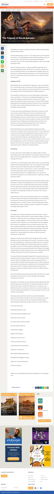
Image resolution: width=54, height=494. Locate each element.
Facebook (2, 50)
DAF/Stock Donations (49, 1)
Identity (13, 10)
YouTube (41, 488)
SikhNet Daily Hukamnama (43, 410)
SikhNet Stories (41, 417)
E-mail (2, 68)
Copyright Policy (43, 477)
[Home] (5, 3)
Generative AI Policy (31, 479)
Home (2, 10)
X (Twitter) (2, 55)
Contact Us (42, 475)
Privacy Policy (30, 477)
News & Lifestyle (7, 10)
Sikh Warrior (18, 10)
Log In (41, 481)
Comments (2, 72)
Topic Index (3, 489)
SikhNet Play (40, 403)
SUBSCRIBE (4, 476)
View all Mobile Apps (43, 420)
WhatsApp (2, 63)
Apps (42, 1)
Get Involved (16, 487)
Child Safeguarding (31, 481)
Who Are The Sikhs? (28, 1)
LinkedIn (2, 59)
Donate (50, 4)
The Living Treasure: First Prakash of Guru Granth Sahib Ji (35, 7)
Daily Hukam (36, 1)
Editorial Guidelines (44, 479)
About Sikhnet (30, 475)
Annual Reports (4, 487)
